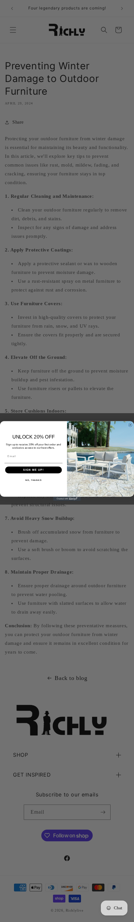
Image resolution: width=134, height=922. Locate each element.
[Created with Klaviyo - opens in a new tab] (67, 499)
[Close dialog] (130, 425)
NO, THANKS (33, 480)
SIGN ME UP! (33, 469)
